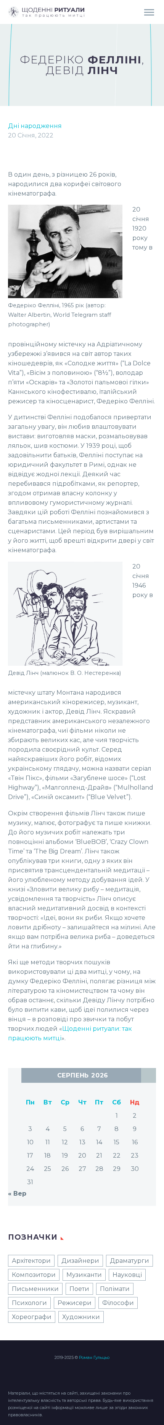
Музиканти (84, 1274)
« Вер (17, 1193)
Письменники (35, 1288)
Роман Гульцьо (94, 1357)
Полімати (115, 1288)
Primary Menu (149, 12)
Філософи (118, 1303)
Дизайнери (80, 1260)
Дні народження (35, 126)
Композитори (34, 1274)
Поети (79, 1288)
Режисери (75, 1303)
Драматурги (129, 1260)
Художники (81, 1317)
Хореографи (31, 1317)
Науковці (127, 1274)
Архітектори (31, 1260)
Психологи (29, 1303)
